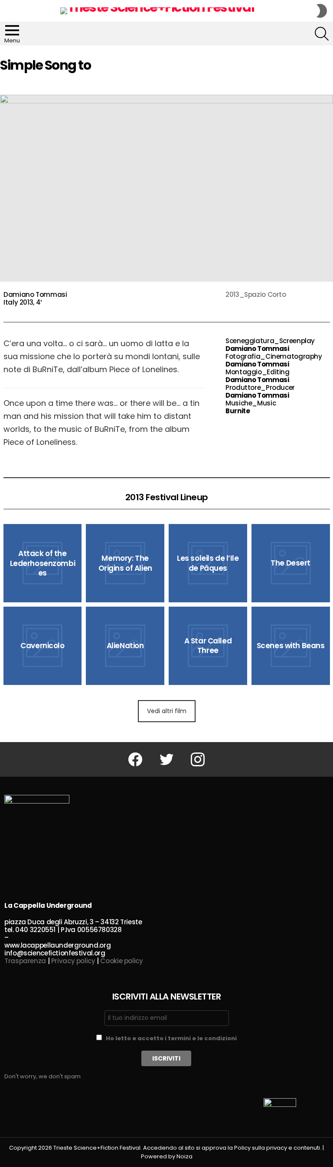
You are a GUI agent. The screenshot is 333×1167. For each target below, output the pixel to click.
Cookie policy (121, 960)
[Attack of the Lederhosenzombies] (42, 563)
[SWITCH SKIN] (322, 11)
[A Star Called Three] (208, 646)
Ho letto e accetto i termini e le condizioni (171, 1038)
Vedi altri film (166, 711)
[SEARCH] (322, 34)
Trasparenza (25, 960)
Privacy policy (73, 960)
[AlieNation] (125, 646)
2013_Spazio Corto (255, 294)
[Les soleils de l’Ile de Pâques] (208, 563)
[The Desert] (290, 563)
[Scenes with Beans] (290, 646)
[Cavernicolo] (42, 646)
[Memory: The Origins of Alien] (125, 563)
